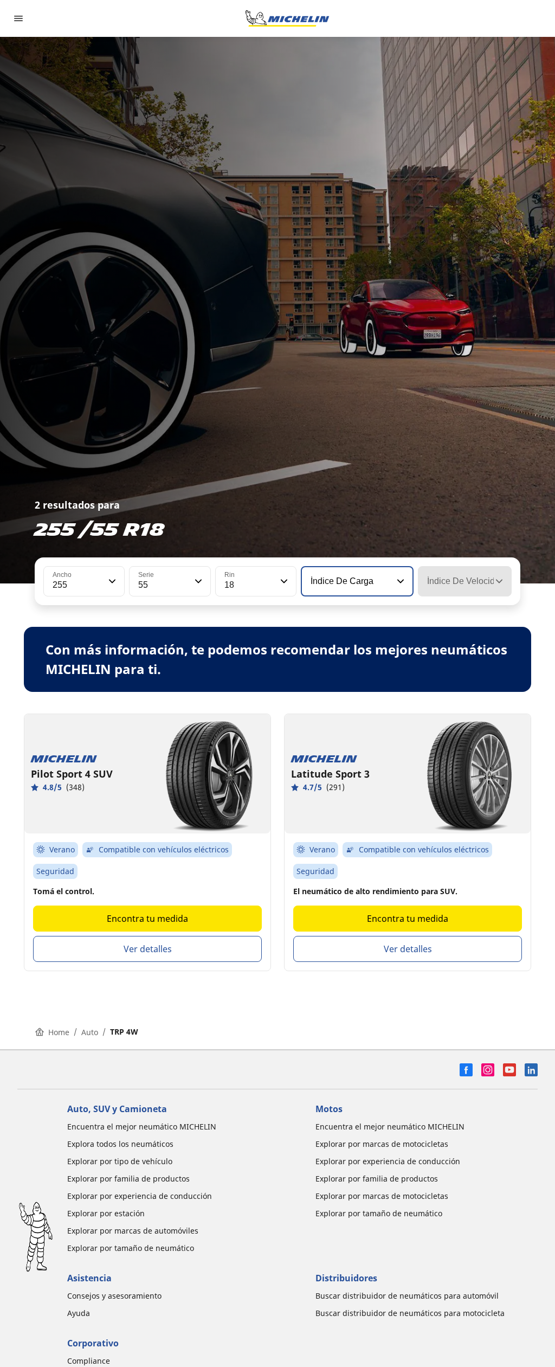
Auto (89, 1032)
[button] (111, 581)
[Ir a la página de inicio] (287, 18)
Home (58, 1032)
